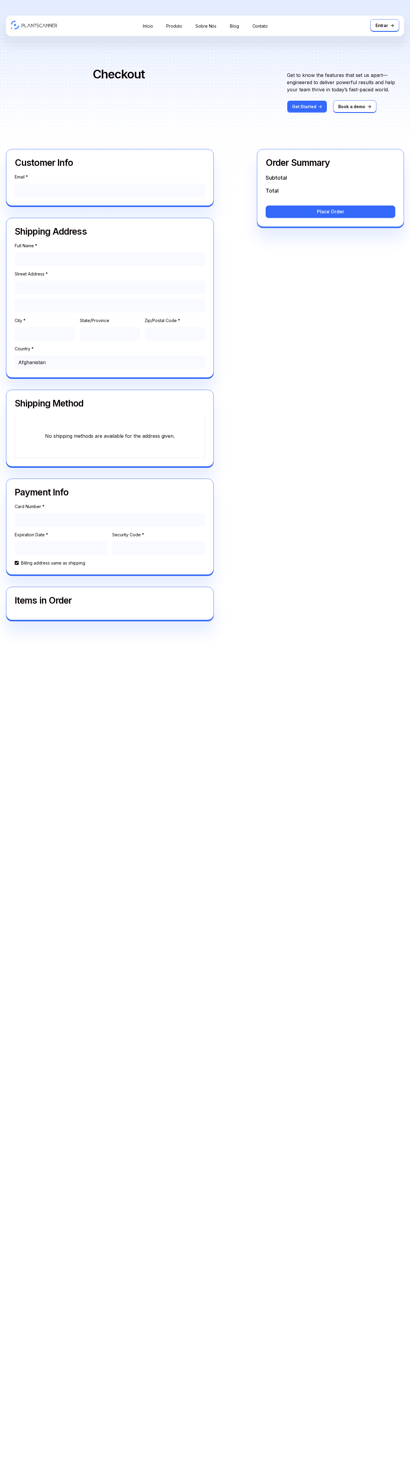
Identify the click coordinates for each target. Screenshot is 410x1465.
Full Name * (26, 245)
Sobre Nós (205, 26)
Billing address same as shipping (53, 562)
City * (20, 320)
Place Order (330, 212)
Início (148, 26)
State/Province (94, 320)
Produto (174, 26)
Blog (234, 26)
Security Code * (128, 534)
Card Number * (29, 506)
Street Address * (31, 273)
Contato (260, 26)
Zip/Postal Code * (162, 320)
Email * (21, 176)
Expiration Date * (31, 534)
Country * (24, 348)
